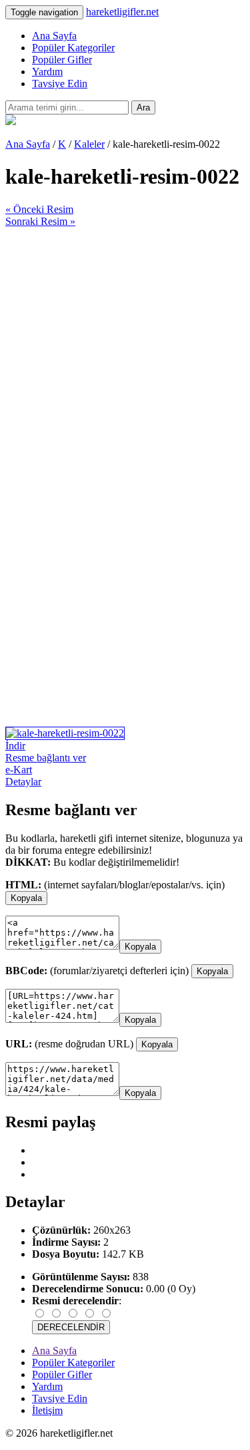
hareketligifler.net (122, 11)
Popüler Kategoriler (73, 47)
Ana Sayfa (54, 35)
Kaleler (89, 144)
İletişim (47, 1410)
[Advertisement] (125, 352)
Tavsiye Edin (59, 83)
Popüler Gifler (62, 59)
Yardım (47, 71)
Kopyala (26, 898)
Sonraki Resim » (40, 221)
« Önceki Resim (39, 209)
